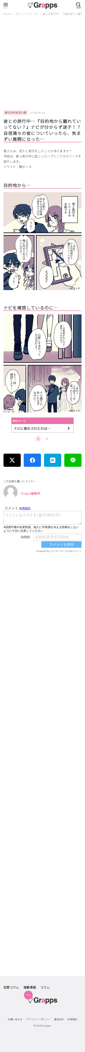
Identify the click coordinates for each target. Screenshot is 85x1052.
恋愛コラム (11, 987)
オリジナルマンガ (27, 14)
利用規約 (72, 1019)
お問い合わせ (15, 1019)
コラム (45, 987)
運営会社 (59, 1019)
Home (7, 14)
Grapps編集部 (30, 493)
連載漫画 (30, 987)
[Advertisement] (42, 63)
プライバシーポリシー (38, 1019)
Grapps (46, 1025)
